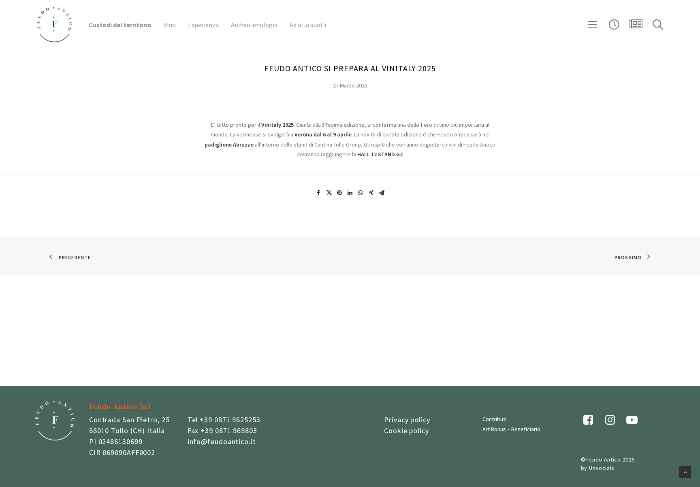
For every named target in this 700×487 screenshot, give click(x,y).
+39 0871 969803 (229, 430)
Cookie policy (406, 430)
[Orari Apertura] (614, 27)
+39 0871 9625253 (230, 419)
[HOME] (54, 24)
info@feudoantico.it (222, 441)
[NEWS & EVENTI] (636, 27)
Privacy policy (407, 419)
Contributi (494, 419)
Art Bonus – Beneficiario (511, 429)
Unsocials (602, 468)
